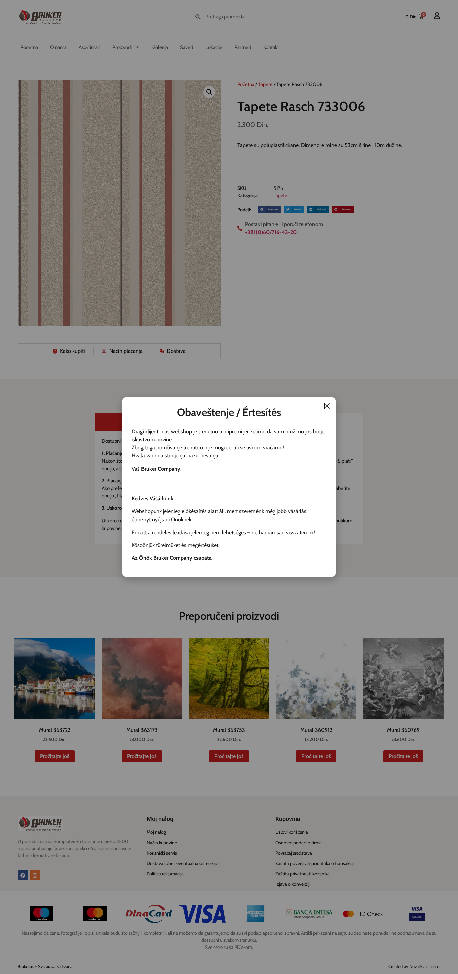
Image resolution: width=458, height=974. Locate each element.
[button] (327, 406)
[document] (229, 487)
